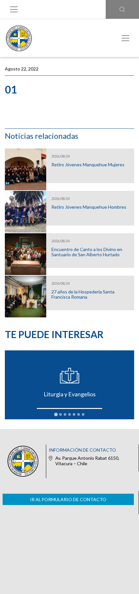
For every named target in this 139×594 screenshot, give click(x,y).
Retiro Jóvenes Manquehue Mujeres (87, 164)
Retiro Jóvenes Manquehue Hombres (88, 207)
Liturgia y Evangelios (70, 394)
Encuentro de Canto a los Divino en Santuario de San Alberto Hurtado (86, 252)
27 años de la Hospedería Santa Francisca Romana (82, 294)
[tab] (56, 414)
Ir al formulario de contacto (68, 499)
